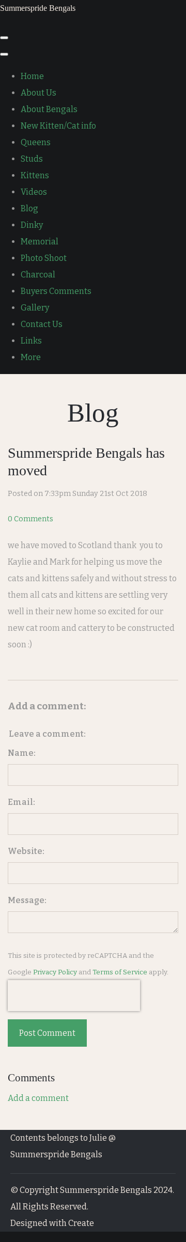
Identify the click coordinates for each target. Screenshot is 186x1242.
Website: (26, 851)
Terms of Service (119, 972)
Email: (21, 802)
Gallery (35, 308)
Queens (36, 142)
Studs (32, 159)
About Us (38, 93)
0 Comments (30, 519)
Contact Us (42, 324)
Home (32, 76)
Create (81, 1223)
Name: (22, 753)
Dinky (32, 225)
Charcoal (38, 275)
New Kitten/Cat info (58, 126)
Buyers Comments (56, 291)
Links (31, 341)
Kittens (35, 175)
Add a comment (38, 1098)
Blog (29, 208)
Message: (27, 900)
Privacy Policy (55, 972)
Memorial (39, 241)
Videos (34, 192)
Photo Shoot (44, 258)
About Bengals (49, 109)
